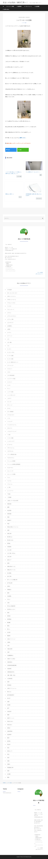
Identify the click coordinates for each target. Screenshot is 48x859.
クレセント (9, 368)
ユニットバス (10, 471)
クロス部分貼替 (10, 375)
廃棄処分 (9, 589)
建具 (8, 592)
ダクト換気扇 (10, 411)
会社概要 (37, 6)
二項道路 (9, 497)
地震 (8, 530)
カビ (8, 345)
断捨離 (8, 622)
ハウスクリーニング (11, 431)
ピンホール (9, 444)
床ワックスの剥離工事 (12, 579)
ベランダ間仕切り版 (11, 454)
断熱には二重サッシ (10, 194)
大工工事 (9, 550)
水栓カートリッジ (11, 639)
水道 (8, 645)
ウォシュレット (38, 198)
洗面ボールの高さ (11, 658)
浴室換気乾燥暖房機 (11, 665)
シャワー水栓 (24, 22)
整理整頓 (9, 619)
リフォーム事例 (11, 6)
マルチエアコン (10, 457)
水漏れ (8, 642)
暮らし (8, 629)
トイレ (8, 418)
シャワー (14, 143)
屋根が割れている (11, 566)
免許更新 (9, 510)
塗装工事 (9, 533)
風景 (8, 770)
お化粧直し (9, 326)
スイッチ (9, 401)
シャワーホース (26, 143)
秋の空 (8, 698)
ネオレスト (9, 428)
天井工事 (9, 556)
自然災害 (9, 711)
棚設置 (8, 635)
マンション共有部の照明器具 (13, 464)
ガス (8, 339)
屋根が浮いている (11, 569)
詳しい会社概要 (40, 272)
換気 (8, 612)
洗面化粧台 (9, 662)
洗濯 (8, 652)
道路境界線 (9, 731)
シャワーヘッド (19, 143)
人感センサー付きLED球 (12, 500)
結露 (8, 701)
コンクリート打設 (11, 378)
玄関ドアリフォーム (11, 688)
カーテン (9, 332)
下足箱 (8, 494)
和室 (8, 523)
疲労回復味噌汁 (10, 695)
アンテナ (9, 306)
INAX (8, 143)
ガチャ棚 (9, 342)
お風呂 (8, 329)
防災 (8, 747)
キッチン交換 (10, 355)
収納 (8, 517)
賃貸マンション (10, 718)
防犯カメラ (9, 751)
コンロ (8, 385)
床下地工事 (9, 583)
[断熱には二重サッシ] (14, 187)
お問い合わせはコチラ (39, 849)
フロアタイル (10, 451)
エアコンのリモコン (11, 316)
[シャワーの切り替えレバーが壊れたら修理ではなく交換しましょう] (14, 165)
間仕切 (8, 744)
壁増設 (8, 543)
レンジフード (10, 490)
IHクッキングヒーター (12, 293)
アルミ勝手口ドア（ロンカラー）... (33, 172)
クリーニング (10, 365)
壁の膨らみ (9, 536)
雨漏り (8, 764)
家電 (8, 563)
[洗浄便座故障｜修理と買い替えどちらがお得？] (34, 187)
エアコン (9, 312)
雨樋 (8, 760)
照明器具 (9, 685)
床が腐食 (9, 573)
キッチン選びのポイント (12, 362)
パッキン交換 (10, 438)
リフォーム (9, 484)
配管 (8, 737)
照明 (8, 681)
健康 (8, 507)
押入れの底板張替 (11, 606)
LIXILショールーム (11, 296)
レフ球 (8, 487)
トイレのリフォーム (11, 424)
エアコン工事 (10, 319)
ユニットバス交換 (11, 474)
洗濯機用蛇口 (10, 655)
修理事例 (19, 6)
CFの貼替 (9, 289)
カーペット (9, 335)
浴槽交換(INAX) (10, 672)
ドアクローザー (10, 414)
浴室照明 (9, 668)
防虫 (8, 754)
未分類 (8, 632)
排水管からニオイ (11, 609)
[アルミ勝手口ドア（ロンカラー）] (34, 165)
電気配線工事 (10, 767)
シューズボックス (11, 395)
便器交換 (9, 503)
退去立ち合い (10, 721)
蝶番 (8, 714)
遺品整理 (9, 734)
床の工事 (9, 576)
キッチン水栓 (10, 358)
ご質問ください (22, 137)
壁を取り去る (10, 540)
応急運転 (9, 596)
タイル (8, 408)
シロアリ (9, 398)
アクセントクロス (11, 302)
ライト (8, 477)
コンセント (9, 382)
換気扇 (8, 616)
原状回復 (9, 513)
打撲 (8, 602)
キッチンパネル (10, 352)
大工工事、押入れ (11, 553)
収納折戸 (9, 520)
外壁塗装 (9, 546)
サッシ (8, 388)
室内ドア (9, 559)
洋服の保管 (9, 648)
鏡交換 (8, 741)
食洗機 (8, 774)
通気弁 (8, 728)
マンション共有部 (11, 461)
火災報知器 (9, 678)
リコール (9, 480)
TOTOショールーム (11, 299)
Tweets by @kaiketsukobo (7, 792)
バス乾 (8, 434)
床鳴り (8, 586)
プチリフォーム (28, 6)
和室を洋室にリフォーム (12, 527)
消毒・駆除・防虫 (11, 675)
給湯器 (8, 704)
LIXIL (10, 143)
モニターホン (10, 467)
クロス (8, 372)
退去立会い (9, 724)
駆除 (8, 777)
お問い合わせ (6, 9)
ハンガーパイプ (10, 441)
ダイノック (9, 405)
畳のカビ (9, 691)
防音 (8, 757)
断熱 (8, 625)
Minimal (21, 856)
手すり (8, 599)
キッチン (9, 349)
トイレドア (9, 421)
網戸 (8, 708)
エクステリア (10, 322)
